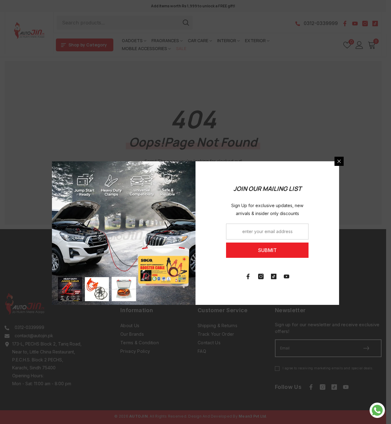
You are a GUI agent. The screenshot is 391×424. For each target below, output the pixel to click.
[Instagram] (260, 276)
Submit (267, 250)
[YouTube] (286, 276)
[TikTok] (273, 276)
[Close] (339, 161)
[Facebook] (248, 276)
